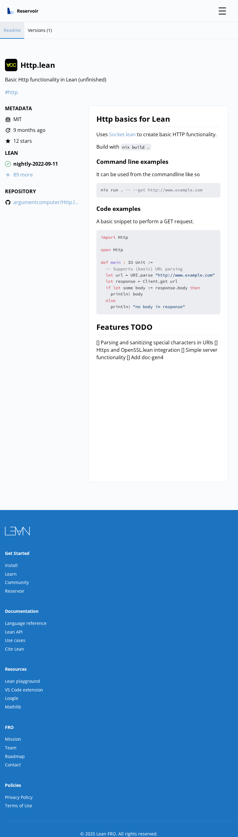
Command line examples (132, 161)
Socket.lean (122, 134)
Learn (11, 574)
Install (11, 565)
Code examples (118, 208)
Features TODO (124, 327)
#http (11, 92)
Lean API (14, 632)
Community (17, 582)
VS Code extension (24, 690)
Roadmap (15, 756)
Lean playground (22, 681)
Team (10, 748)
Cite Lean (14, 649)
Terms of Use (18, 806)
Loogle (11, 698)
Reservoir (14, 591)
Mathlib (13, 707)
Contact (13, 765)
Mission (13, 739)
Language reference (25, 623)
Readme (12, 30)
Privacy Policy (19, 797)
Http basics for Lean (133, 119)
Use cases (15, 640)
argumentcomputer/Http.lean (46, 202)
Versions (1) (40, 30)
